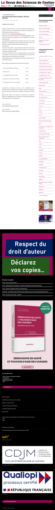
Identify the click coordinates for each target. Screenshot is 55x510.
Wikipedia (41, 189)
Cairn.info (41, 94)
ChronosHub (42, 103)
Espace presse (5, 411)
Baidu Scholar (42, 85)
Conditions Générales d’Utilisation (9, 405)
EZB (40, 123)
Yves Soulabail (14, 20)
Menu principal (53, 9)
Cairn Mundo (42, 100)
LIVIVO (40, 144)
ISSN (40, 141)
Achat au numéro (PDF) (44, 31)
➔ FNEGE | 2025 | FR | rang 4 (45, 66)
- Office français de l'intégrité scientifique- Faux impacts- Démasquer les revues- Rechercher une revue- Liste (11, 379)
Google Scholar (42, 131)
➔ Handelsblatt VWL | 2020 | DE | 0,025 (45, 79)
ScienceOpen (42, 176)
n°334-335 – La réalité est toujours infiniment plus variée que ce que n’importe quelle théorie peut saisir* (25, 291)
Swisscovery (41, 186)
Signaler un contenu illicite (8, 402)
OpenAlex (41, 164)
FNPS (3, 418)
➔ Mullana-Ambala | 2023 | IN (45, 69)
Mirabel (40, 152)
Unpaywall (41, 170)
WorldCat (41, 192)
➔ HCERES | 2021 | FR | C (44, 75)
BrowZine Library (43, 91)
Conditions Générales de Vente (9, 408)
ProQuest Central (43, 167)
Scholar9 (41, 173)
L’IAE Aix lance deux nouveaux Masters (10, 110)
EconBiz (40, 112)
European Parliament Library (45, 120)
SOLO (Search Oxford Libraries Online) (45, 183)
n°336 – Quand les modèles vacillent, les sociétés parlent (14, 288)
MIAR (40, 147)
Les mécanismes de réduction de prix (10, 105)
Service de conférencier (10, 501)
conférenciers (7, 387)
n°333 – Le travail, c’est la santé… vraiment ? (12, 294)
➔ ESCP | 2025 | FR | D (44, 63)
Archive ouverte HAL (43, 82)
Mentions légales (6, 396)
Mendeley (41, 150)
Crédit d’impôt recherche (44, 44)
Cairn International (43, 97)
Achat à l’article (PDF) (44, 34)
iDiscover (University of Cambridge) (44, 137)
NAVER (40, 155)
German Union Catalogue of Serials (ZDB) (46, 127)
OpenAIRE (41, 161)
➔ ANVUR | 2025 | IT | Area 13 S (45, 57)
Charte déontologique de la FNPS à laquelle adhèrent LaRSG (15, 430)
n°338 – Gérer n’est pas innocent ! (9, 282)
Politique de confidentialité (8, 427)
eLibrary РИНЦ (42, 117)
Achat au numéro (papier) (44, 28)
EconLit (40, 114)
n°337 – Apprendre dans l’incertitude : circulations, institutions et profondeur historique (21, 285)
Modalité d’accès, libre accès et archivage (11, 399)
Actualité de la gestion (8, 14)
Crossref (41, 106)
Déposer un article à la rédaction (44, 41)
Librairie (41, 37)
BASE (40, 88)
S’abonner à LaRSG (43, 25)
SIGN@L (40, 179)
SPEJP (3, 420)
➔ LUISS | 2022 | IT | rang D (45, 72)
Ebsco (40, 109)
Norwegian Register (43, 158)
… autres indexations (43, 195)
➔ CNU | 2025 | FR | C (43, 60)
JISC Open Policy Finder (44, 133)
